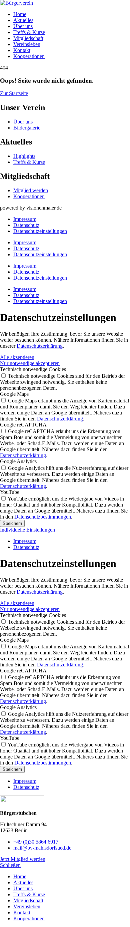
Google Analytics (18, 461)
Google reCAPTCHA (23, 424)
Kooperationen (29, 56)
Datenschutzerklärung (40, 346)
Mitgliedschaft (28, 38)
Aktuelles (23, 20)
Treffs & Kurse (29, 32)
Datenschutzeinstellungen (40, 231)
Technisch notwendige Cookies (33, 369)
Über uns (23, 26)
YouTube (9, 492)
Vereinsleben (26, 44)
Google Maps (14, 394)
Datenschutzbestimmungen (42, 517)
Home (19, 14)
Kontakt (21, 50)
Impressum (24, 219)
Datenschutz (26, 225)
